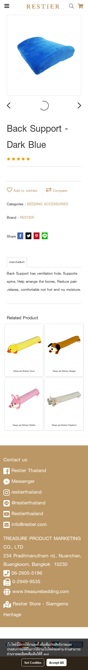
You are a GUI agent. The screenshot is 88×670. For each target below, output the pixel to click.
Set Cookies (32, 662)
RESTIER (27, 217)
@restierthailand (28, 502)
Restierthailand (27, 513)
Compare (59, 190)
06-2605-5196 (27, 573)
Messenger (23, 481)
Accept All (56, 662)
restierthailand (27, 492)
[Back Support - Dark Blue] (44, 55)
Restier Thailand (29, 470)
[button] (69, 6)
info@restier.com (29, 524)
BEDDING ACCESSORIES (47, 204)
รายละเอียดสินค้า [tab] (16, 262)
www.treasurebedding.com (40, 591)
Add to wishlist (24, 190)
